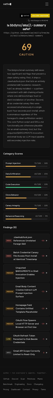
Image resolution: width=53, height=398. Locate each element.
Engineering (20, 384)
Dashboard (15, 389)
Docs (29, 384)
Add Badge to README (39, 20)
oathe (6, 4)
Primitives (31, 379)
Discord (15, 379)
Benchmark (7, 384)
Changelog (38, 384)
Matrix (40, 379)
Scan (23, 379)
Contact (26, 389)
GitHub (6, 379)
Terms (43, 389)
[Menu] (47, 4)
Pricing (6, 389)
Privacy (35, 389)
